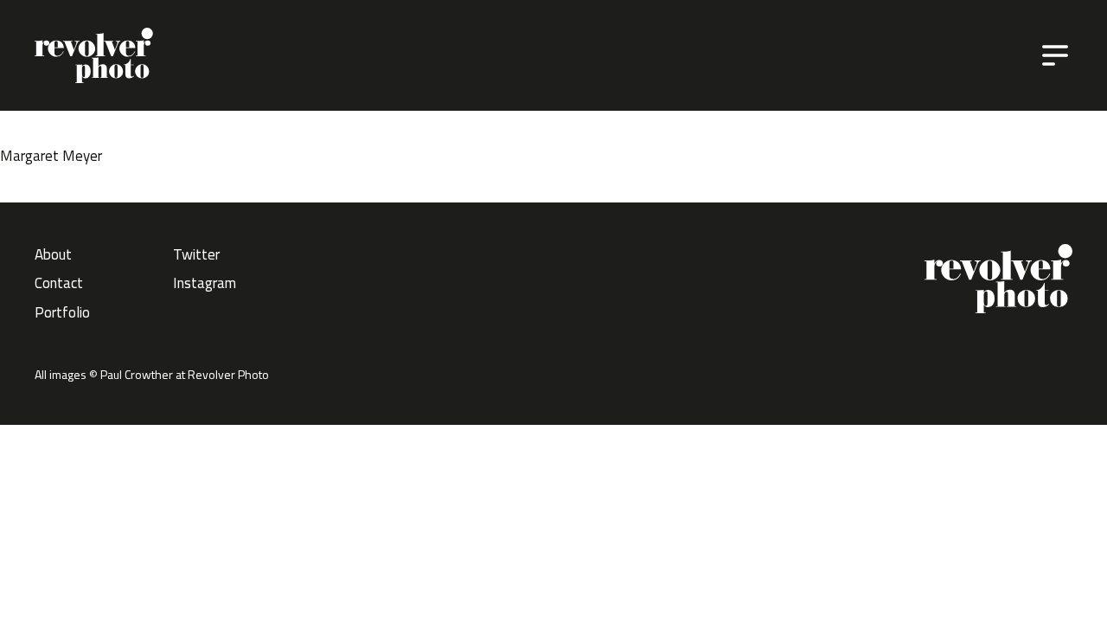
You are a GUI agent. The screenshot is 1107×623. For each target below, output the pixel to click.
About (53, 254)
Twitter (196, 254)
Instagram (204, 283)
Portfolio (62, 312)
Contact (59, 283)
